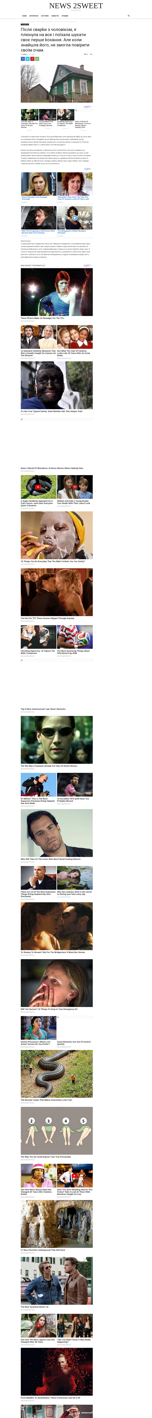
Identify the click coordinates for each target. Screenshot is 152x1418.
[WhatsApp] (37, 59)
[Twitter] (28, 59)
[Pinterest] (32, 59)
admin (25, 54)
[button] (128, 16)
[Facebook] (23, 59)
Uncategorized (30, 21)
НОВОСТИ (55, 16)
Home (24, 16)
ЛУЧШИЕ (65, 16)
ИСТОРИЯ (44, 16)
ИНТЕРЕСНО (33, 16)
